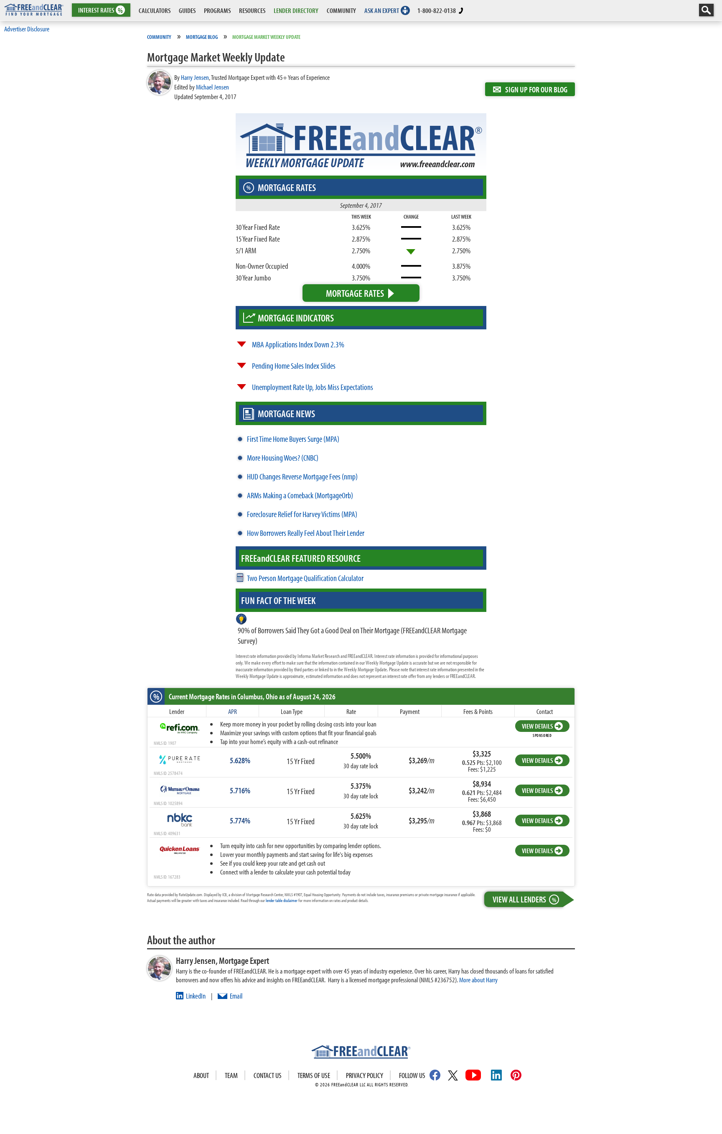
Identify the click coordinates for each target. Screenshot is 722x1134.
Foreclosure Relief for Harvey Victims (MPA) (302, 514)
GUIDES (187, 10)
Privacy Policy (364, 1075)
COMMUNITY (341, 10)
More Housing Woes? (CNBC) (282, 457)
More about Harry (478, 979)
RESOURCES (252, 10)
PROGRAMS (217, 10)
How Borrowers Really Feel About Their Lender (305, 533)
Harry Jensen (195, 77)
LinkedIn (196, 996)
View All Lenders (524, 899)
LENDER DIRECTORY (296, 10)
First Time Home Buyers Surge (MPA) (293, 438)
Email (236, 996)
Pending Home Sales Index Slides (294, 365)
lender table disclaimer (281, 900)
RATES (100, 10)
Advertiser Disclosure (26, 28)
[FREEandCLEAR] (361, 1052)
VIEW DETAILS (537, 725)
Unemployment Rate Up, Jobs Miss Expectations (312, 387)
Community (159, 37)
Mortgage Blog (202, 37)
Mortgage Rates (355, 293)
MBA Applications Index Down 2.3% (298, 344)
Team (231, 1075)
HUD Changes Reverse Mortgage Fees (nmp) (302, 476)
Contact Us (268, 1075)
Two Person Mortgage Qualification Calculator (305, 578)
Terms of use (313, 1075)
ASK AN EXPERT (381, 10)
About (201, 1075)
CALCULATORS (154, 10)
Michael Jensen (212, 86)
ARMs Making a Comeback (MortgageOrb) (300, 495)
